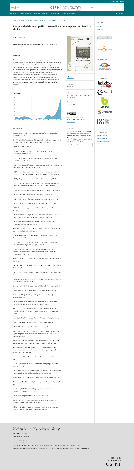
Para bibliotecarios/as (103, 141)
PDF (71, 77)
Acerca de (13, 14)
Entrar (122, 1)
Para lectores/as (102, 136)
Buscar (120, 14)
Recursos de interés (68, 14)
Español (100, 29)
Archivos (21, 20)
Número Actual (26, 14)
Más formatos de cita (74, 145)
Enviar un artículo (104, 38)
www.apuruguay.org (20, 442)
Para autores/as (102, 139)
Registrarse (114, 1)
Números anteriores (41, 14)
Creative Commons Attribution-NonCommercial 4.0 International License (57, 445)
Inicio (14, 20)
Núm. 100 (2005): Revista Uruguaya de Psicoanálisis (41, 20)
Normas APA (55, 14)
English (99, 26)
